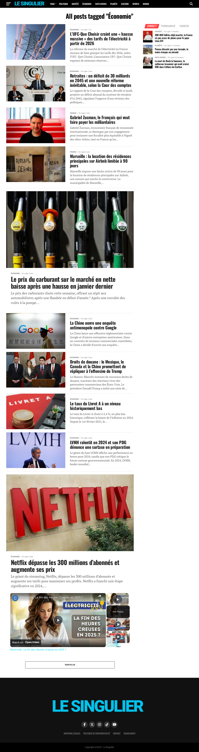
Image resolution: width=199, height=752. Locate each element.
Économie (86, 3)
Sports (135, 3)
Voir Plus (70, 665)
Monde (146, 3)
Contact (116, 733)
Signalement (129, 733)
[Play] (118, 624)
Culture (125, 3)
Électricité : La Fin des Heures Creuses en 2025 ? (51, 597)
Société (75, 3)
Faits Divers (100, 3)
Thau (52, 3)
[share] (99, 596)
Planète (113, 3)
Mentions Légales (72, 733)
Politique (63, 3)
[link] (15, 598)
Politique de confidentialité (96, 733)
